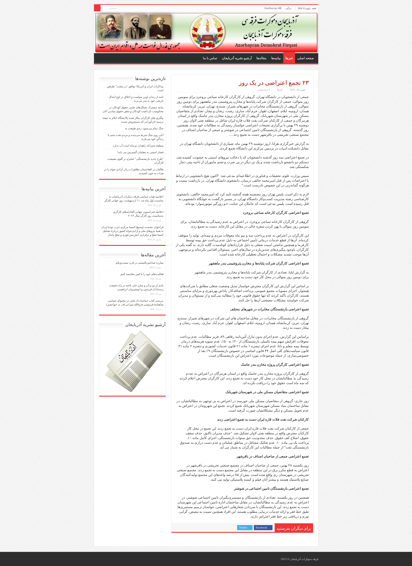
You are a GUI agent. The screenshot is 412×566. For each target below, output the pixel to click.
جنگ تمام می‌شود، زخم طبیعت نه (144, 128)
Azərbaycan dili (272, 8)
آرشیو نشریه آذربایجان (237, 58)
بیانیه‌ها (276, 58)
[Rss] (122, 8)
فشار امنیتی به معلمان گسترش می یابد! (140, 152)
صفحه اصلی (305, 58)
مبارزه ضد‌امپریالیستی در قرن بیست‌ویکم (140, 262)
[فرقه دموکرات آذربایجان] (206, 32)
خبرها (289, 58)
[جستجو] (97, 8)
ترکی (288, 8)
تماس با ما (210, 58)
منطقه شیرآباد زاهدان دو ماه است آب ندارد (138, 145)
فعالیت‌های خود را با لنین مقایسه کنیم (142, 274)
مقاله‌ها (261, 58)
